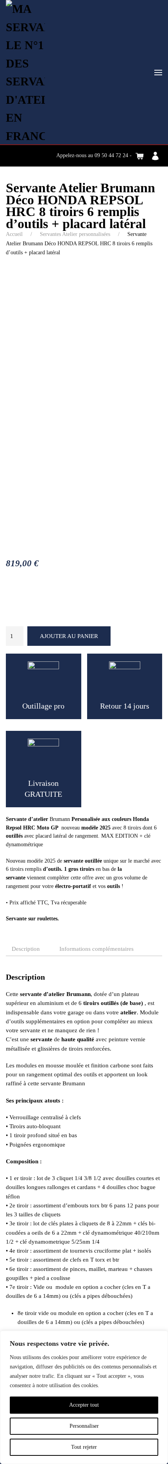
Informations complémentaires (96, 949)
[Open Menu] (158, 72)
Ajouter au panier (69, 636)
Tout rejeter (84, 1447)
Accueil (14, 234)
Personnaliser (84, 1426)
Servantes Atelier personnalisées (75, 234)
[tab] (92, 949)
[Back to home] (25, 72)
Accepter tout (84, 1405)
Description (26, 949)
